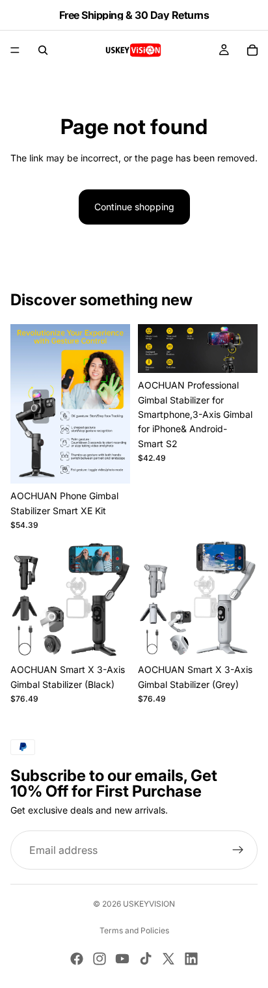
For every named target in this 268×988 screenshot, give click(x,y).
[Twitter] (168, 959)
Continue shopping (134, 206)
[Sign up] (238, 850)
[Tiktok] (146, 959)
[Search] (43, 50)
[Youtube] (122, 959)
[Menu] (15, 50)
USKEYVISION (149, 904)
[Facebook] (77, 959)
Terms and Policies (134, 930)
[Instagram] (99, 959)
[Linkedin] (191, 959)
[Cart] (252, 50)
